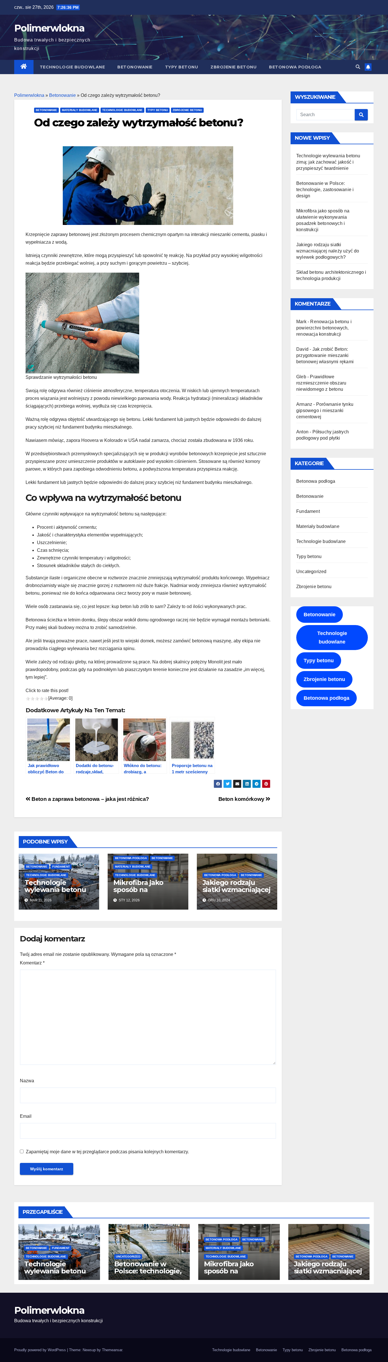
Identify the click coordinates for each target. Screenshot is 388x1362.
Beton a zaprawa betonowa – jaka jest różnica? (89, 799)
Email (26, 1116)
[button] (358, 66)
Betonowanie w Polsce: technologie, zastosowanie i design (325, 189)
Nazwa (27, 1080)
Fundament (61, 866)
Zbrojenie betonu (233, 67)
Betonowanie (135, 67)
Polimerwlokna (49, 28)
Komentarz (32, 962)
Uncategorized (311, 571)
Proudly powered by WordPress (40, 1350)
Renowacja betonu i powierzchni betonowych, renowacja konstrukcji (324, 328)
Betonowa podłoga (295, 67)
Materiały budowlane (79, 110)
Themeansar (112, 1350)
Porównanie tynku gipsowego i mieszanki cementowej (324, 410)
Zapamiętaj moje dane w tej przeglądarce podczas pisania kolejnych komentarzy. (107, 1151)
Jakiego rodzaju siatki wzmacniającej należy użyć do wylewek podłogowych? (327, 251)
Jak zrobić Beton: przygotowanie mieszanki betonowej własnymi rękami (325, 355)
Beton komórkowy (242, 799)
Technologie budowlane (72, 67)
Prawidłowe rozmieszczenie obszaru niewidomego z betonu (321, 383)
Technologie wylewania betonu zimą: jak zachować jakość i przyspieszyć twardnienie (328, 162)
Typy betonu (181, 67)
